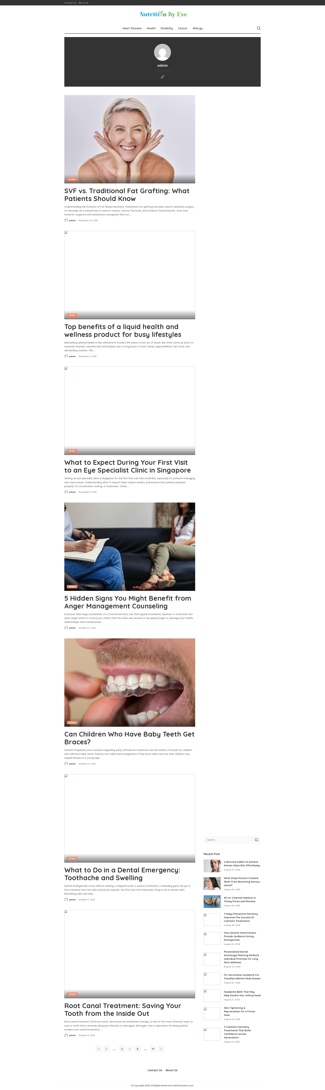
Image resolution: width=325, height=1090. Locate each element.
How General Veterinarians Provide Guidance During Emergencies (240, 936)
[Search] (259, 28)
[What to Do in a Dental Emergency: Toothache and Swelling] (129, 818)
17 (153, 1049)
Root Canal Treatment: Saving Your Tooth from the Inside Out (122, 1009)
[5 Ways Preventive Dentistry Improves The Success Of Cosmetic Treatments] (212, 919)
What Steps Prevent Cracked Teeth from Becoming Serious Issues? (242, 882)
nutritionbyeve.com (183, 1085)
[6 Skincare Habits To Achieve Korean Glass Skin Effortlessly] (212, 866)
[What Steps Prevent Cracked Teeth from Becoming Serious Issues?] (212, 883)
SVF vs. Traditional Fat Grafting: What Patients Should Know (127, 194)
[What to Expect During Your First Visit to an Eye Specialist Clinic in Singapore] (129, 411)
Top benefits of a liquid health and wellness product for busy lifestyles (122, 330)
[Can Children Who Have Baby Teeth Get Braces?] (129, 682)
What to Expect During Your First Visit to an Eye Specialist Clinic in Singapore (127, 466)
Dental (72, 722)
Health (72, 179)
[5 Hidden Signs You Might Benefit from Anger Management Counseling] (129, 547)
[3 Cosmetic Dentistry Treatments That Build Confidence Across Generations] (212, 1034)
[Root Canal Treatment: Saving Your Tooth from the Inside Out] (129, 954)
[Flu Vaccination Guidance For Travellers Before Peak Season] (212, 978)
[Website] (162, 77)
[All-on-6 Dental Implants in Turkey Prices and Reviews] (212, 901)
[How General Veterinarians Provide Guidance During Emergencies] (212, 938)
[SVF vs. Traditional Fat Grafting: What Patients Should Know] (129, 139)
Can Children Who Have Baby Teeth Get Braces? (129, 738)
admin (72, 220)
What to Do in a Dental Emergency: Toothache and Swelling (122, 874)
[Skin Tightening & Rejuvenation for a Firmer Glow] (212, 1013)
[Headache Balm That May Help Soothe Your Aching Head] (212, 995)
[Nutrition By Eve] (162, 14)
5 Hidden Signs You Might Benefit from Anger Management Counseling (127, 602)
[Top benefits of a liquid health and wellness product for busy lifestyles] (129, 275)
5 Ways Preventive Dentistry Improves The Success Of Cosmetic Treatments (241, 917)
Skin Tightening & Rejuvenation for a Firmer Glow (239, 1011)
